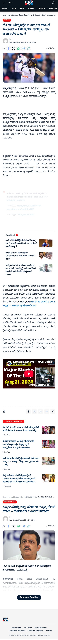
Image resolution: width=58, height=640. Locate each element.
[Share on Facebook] (8, 48)
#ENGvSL (11, 201)
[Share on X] (13, 48)
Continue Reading (29, 597)
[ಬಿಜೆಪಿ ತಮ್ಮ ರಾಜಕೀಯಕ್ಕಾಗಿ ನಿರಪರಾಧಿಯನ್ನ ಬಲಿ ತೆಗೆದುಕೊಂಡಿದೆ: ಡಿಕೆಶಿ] (45, 256)
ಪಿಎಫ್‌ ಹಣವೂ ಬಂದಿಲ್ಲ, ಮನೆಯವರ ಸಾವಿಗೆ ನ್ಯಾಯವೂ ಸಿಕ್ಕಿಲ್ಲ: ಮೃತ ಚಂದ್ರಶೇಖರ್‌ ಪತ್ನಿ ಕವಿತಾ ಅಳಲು (18, 445)
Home (4, 15)
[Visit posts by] (5, 41)
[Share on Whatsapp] (18, 48)
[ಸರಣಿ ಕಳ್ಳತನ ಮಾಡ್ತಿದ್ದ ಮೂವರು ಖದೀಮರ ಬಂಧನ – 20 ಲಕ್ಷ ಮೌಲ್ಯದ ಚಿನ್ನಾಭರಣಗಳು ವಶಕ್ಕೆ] (48, 461)
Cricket (15, 15)
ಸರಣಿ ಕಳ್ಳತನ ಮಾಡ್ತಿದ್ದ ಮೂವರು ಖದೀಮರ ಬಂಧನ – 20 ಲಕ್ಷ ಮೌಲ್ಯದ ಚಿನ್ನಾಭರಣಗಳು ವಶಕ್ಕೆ (21, 462)
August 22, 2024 (26, 215)
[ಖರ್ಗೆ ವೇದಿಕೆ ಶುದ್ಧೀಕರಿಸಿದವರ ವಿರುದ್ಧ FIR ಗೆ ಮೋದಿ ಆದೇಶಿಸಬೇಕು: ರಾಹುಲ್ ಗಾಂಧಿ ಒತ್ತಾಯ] (45, 243)
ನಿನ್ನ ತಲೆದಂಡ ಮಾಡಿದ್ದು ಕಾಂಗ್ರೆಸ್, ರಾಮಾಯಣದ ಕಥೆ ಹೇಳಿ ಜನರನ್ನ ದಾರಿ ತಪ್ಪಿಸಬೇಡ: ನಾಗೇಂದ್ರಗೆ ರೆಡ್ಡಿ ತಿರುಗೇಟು (19, 479)
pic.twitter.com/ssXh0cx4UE (20, 209)
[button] (5, 3)
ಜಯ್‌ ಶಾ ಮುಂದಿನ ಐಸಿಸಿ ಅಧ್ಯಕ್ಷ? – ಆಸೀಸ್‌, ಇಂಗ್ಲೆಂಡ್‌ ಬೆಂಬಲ (29, 304)
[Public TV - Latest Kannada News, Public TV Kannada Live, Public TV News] (29, 3)
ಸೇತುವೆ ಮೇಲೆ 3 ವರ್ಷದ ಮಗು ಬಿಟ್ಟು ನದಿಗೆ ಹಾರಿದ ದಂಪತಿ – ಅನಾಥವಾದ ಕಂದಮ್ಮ (21, 429)
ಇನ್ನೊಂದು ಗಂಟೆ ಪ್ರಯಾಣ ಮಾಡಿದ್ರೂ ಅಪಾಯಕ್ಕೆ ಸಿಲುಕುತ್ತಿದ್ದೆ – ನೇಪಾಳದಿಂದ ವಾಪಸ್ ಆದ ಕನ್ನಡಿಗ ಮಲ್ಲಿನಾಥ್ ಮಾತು (21, 270)
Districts (10, 497)
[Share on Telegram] (23, 48)
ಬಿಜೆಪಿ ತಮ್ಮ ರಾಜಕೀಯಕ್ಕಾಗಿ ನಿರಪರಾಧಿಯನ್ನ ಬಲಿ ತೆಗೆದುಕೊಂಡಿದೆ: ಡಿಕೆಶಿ (20, 256)
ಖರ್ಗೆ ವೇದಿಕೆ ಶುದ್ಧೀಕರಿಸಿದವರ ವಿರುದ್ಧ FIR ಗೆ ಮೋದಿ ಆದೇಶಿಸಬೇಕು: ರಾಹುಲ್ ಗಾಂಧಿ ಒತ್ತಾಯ (21, 243)
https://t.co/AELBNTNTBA (29, 206)
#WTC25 (21, 201)
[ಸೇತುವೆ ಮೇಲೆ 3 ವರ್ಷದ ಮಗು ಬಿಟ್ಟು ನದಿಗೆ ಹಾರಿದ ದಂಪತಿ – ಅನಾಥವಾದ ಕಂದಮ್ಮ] (48, 430)
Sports (10, 15)
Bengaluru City (18, 497)
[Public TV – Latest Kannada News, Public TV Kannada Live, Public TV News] (5, 619)
